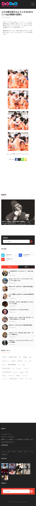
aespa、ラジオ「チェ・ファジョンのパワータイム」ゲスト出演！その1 (21, 279)
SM (27, 372)
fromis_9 (15, 372)
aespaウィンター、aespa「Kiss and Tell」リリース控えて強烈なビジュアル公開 (21, 318)
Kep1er (20, 361)
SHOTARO (21, 378)
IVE (20, 357)
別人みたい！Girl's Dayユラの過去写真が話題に (20, 325)
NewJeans (19, 368)
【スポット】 (26, 368)
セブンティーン (5, 361)
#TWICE (14, 451)
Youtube (20, 451)
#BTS (9, 451)
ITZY (13, 368)
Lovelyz (22, 372)
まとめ (25, 451)
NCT (30, 357)
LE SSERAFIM (6, 372)
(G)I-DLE (4, 364)
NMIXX (23, 364)
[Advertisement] (18, 52)
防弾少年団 (12, 357)
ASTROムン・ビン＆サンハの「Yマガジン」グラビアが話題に (21, 341)
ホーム (3, 451)
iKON (30, 378)
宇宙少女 (4, 375)
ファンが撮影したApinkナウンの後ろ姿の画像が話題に (21, 295)
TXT (26, 361)
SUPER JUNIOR (13, 378)
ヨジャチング (25, 375)
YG (26, 378)
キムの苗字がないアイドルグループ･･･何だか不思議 (21, 272)
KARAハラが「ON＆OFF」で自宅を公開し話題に (21, 286)
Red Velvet (12, 364)
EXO (19, 364)
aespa (13, 361)
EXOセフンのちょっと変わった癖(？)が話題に (13, 221)
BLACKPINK (6, 368)
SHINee (18, 375)
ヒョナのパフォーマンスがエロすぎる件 (18, 309)
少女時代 (25, 357)
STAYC (30, 361)
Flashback (4, 454)
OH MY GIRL (11, 375)
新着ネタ (26, 266)
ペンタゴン (4, 378)
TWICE (4, 357)
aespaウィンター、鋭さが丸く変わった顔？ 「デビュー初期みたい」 (21, 333)
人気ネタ (9, 266)
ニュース (32, 451)
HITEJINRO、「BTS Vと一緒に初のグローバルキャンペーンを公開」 (21, 302)
